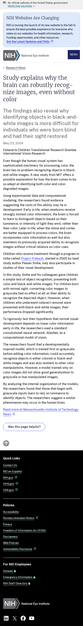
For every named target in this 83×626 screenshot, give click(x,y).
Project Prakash (32, 258)
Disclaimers (10, 536)
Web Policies (11, 542)
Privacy (7, 524)
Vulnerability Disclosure (17, 549)
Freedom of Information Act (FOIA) (24, 530)
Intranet (8, 571)
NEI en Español (12, 471)
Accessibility (11, 511)
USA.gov (8, 490)
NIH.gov (8, 477)
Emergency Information (18, 577)
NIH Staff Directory (15, 583)
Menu (74, 54)
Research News (15, 67)
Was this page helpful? (24, 427)
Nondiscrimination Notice (18, 518)
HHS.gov (8, 483)
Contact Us (10, 465)
